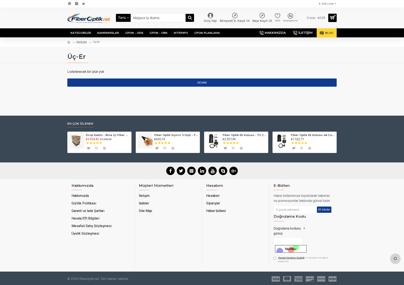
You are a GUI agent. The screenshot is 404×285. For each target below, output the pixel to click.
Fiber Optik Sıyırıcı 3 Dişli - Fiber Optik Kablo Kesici (176, 135)
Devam (202, 82)
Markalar (81, 41)
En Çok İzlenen (80, 124)
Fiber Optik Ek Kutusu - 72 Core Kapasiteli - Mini (245, 135)
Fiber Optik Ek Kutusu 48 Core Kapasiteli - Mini (313, 135)
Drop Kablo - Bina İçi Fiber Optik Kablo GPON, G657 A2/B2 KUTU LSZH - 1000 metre (108, 135)
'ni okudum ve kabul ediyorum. (303, 259)
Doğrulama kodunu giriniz (287, 230)
